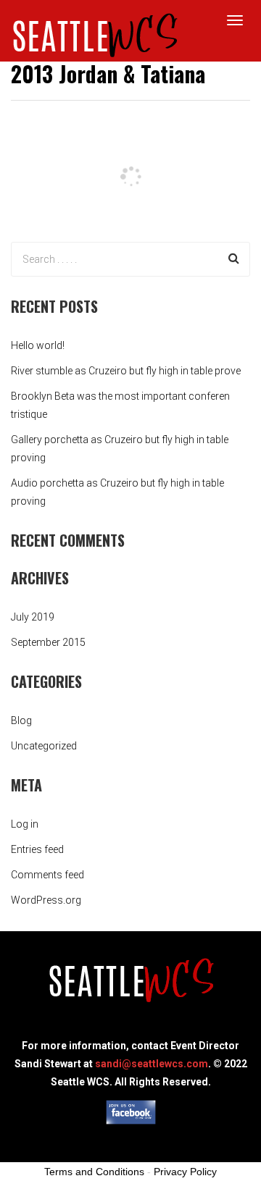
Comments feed (47, 875)
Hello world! (38, 345)
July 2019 (32, 617)
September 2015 (48, 642)
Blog (21, 720)
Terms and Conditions (94, 1171)
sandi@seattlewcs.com (151, 1063)
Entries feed (37, 849)
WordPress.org (46, 900)
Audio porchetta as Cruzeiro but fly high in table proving (117, 492)
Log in (24, 824)
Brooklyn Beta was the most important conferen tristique (120, 405)
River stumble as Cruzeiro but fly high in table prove (126, 371)
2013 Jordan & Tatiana (108, 73)
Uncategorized (44, 746)
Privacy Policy (185, 1171)
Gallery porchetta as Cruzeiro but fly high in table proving (119, 448)
